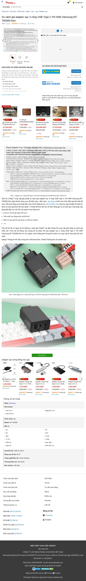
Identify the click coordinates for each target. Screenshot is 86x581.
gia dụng (51, 201)
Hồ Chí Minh (50, 29)
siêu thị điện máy (52, 204)
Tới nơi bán (76, 71)
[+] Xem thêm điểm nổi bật (10, 94)
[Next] (37, 40)
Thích (3, 23)
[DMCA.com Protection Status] (47, 569)
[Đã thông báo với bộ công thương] (36, 568)
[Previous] (3, 40)
